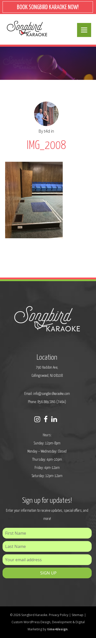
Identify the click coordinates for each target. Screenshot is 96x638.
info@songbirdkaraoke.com (51, 394)
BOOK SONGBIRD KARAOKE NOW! (48, 7)
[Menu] (84, 30)
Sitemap (77, 615)
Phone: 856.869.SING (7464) (47, 402)
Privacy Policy (58, 615)
